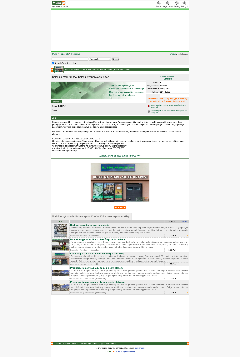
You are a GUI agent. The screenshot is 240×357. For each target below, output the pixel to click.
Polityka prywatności (89, 343)
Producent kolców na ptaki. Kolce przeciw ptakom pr (97, 282)
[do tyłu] (120, 208)
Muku (54, 54)
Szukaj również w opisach (66, 63)
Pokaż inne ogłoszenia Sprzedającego (126, 88)
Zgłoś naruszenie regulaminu (122, 95)
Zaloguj (184, 6)
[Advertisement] (120, 30)
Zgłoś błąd (108, 343)
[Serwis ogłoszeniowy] (59, 4)
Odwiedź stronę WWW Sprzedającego (127, 92)
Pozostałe (64, 54)
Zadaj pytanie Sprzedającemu (123, 85)
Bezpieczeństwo (70, 343)
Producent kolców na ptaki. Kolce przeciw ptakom (96, 268)
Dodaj (158, 6)
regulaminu (139, 348)
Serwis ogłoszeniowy (125, 351)
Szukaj (177, 6)
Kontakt (57, 343)
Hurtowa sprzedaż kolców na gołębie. (89, 225)
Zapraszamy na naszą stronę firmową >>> (120, 156)
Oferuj (173, 54)
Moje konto (167, 6)
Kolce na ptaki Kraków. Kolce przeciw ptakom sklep (97, 253)
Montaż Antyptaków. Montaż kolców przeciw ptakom (97, 239)
